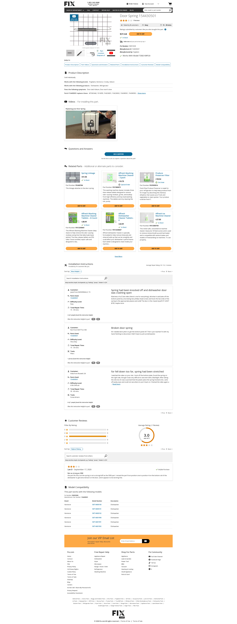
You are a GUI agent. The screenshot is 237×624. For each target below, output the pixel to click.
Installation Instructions (130, 65)
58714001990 (96, 518)
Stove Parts (107, 603)
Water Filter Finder (120, 10)
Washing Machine (100, 572)
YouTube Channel (156, 556)
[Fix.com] (70, 3)
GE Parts (128, 599)
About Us (70, 561)
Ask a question (119, 154)
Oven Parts (115, 603)
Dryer (96, 561)
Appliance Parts (145, 603)
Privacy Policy (71, 566)
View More (118, 256)
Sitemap (70, 579)
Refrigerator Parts (88, 603)
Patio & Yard (125, 574)
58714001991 (96, 522)
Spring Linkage (88, 173)
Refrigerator (98, 569)
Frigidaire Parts (119, 599)
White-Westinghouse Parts (143, 601)
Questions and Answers (100, 65)
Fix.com (70, 552)
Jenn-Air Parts (148, 599)
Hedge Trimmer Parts (116, 606)
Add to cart (140, 34)
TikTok (153, 563)
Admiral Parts (76, 599)
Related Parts (115, 65)
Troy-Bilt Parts (119, 601)
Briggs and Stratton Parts (98, 599)
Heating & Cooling (127, 569)
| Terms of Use (125, 621)
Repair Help (106, 10)
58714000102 (96, 513)
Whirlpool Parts (129, 601)
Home (69, 556)
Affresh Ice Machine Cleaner (163, 214)
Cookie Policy (71, 572)
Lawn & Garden (126, 559)
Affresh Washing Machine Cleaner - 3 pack (126, 175)
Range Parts (124, 603)
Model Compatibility (163, 65)
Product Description (72, 65)
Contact (95, 10)
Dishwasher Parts (158, 601)
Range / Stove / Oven (101, 566)
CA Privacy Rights (72, 569)
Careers (69, 585)
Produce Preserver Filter (162, 174)
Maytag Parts (83, 601)
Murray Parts (100, 601)
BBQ (122, 564)
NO (98, 319)
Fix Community (155, 552)
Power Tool (125, 561)
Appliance (124, 556)
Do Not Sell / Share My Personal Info (78, 587)
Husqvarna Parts (137, 599)
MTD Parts (92, 601)
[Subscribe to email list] (146, 541)
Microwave (97, 564)
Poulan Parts (109, 601)
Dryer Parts (98, 603)
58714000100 (96, 505)
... (141, 93)
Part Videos (85, 65)
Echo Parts (110, 599)
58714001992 (96, 526)
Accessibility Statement (75, 593)
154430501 (74, 298)
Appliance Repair (99, 556)
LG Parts (74, 601)
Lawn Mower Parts (157, 603)
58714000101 (96, 509)
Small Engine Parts (103, 606)
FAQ (88, 10)
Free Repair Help (101, 552)
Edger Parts (128, 606)
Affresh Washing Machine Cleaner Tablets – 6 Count (89, 215)
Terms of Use (71, 574)
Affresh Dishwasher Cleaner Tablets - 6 (126, 216)
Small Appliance (126, 572)
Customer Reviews (147, 65)
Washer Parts (77, 603)
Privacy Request (72, 590)
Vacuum (124, 566)
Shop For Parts (128, 552)
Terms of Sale (71, 577)
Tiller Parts (136, 606)
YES (93, 319)
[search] (170, 10)
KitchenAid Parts (158, 599)
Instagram (154, 566)
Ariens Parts (85, 599)
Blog (132, 10)
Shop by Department (74, 10)
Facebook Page (156, 560)
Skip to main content (118, 6)
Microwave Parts (134, 603)
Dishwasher (98, 559)
